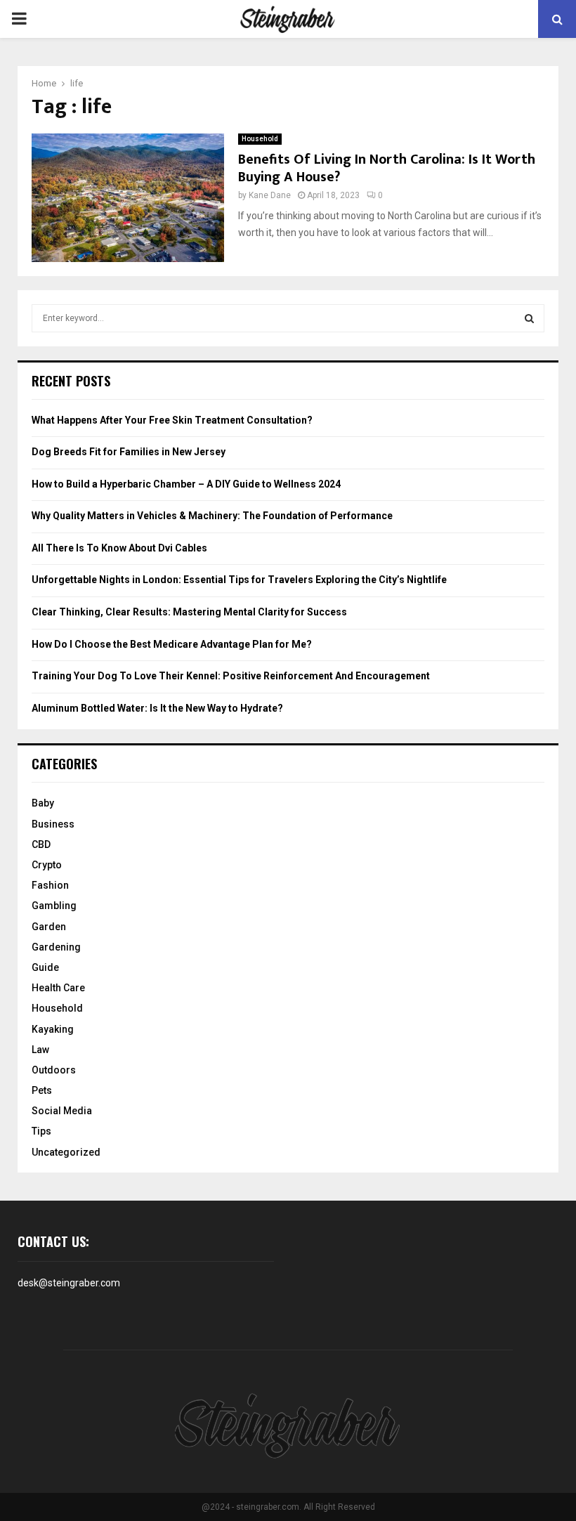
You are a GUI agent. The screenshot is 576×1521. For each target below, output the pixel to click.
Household (260, 139)
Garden (49, 926)
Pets (42, 1090)
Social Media (62, 1110)
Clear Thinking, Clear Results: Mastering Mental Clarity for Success (189, 612)
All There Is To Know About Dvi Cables (119, 548)
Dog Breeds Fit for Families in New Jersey (128, 451)
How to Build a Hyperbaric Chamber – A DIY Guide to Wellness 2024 (186, 484)
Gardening (56, 947)
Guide (45, 967)
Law (40, 1049)
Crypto (47, 864)
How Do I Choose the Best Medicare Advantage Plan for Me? (172, 644)
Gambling (54, 905)
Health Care (58, 987)
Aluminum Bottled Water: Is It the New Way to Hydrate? (157, 708)
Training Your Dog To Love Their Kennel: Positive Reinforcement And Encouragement (231, 675)
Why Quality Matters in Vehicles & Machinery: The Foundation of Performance (212, 515)
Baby (43, 803)
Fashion (50, 885)
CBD (41, 844)
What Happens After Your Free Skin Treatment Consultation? (172, 420)
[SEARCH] (529, 318)
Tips (41, 1131)
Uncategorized (66, 1152)
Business (53, 824)
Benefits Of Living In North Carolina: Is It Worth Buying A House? (386, 168)
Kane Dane (270, 195)
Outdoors (54, 1070)
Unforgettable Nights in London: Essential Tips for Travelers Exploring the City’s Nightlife (239, 579)
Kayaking (53, 1029)
